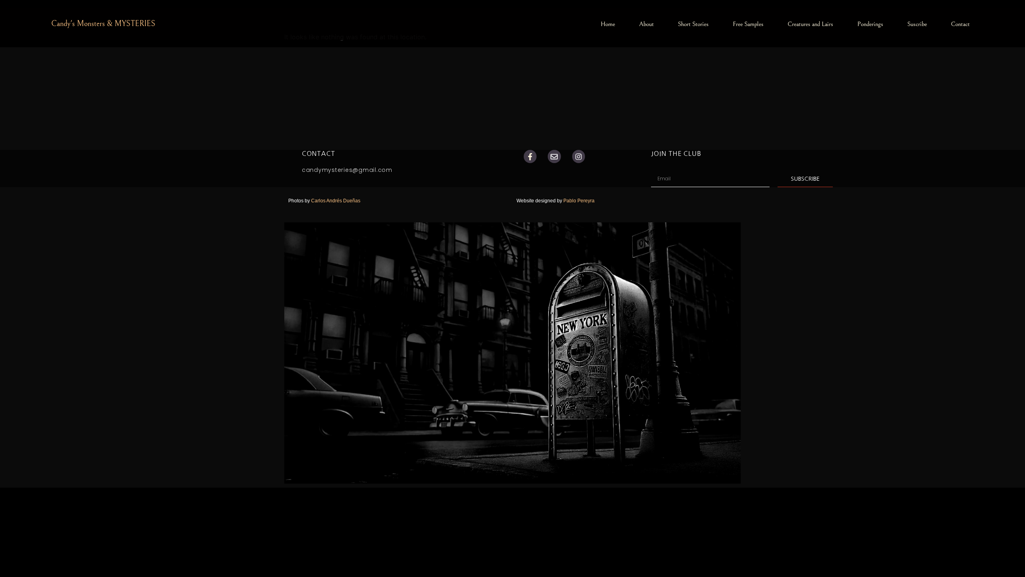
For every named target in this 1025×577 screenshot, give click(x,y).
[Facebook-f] (530, 156)
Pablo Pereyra (579, 201)
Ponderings (870, 24)
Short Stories (693, 24)
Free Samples (748, 24)
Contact (960, 24)
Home (608, 24)
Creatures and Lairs (810, 24)
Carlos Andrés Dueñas (335, 201)
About (646, 24)
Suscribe (917, 24)
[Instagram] (578, 156)
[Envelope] (554, 156)
